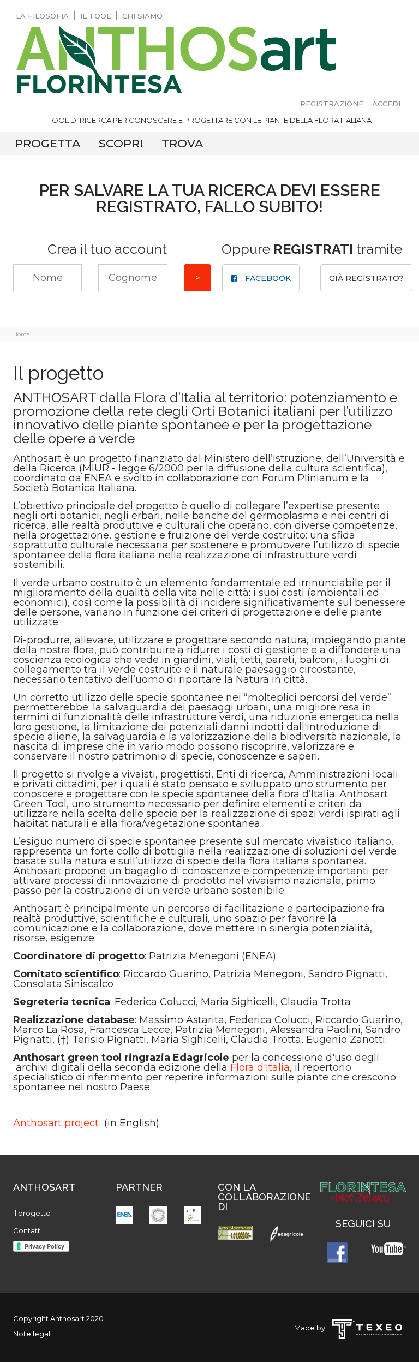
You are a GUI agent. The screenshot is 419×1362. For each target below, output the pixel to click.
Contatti (27, 1230)
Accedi (386, 103)
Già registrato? (366, 278)
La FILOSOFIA (42, 15)
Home (21, 334)
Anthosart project (57, 1123)
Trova (182, 143)
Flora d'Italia (260, 1067)
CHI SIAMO (142, 15)
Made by (312, 1327)
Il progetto (32, 1213)
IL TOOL (95, 15)
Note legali (32, 1333)
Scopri (121, 143)
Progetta (47, 143)
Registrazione (331, 103)
